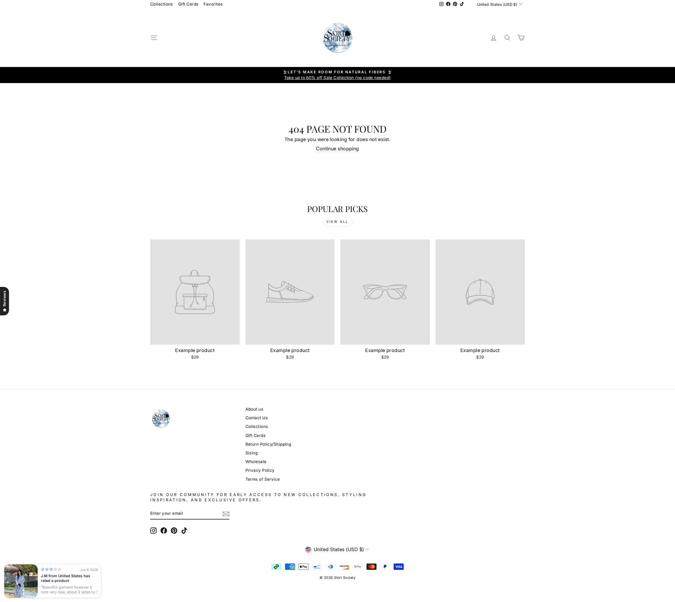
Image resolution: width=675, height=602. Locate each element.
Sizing (251, 452)
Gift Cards (188, 4)
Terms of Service (262, 479)
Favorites (213, 4)
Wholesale (256, 461)
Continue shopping (337, 148)
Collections (161, 4)
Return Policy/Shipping (268, 444)
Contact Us (256, 417)
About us (254, 409)
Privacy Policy (260, 470)
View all (337, 222)
